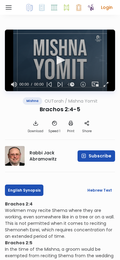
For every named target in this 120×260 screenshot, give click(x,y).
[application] (60, 60)
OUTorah (54, 101)
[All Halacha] (54, 7)
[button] (107, 7)
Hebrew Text (99, 190)
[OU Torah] (29, 7)
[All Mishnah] (42, 7)
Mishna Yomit (83, 101)
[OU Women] (91, 7)
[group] (14, 84)
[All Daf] (79, 7)
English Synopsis (24, 190)
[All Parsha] (66, 7)
